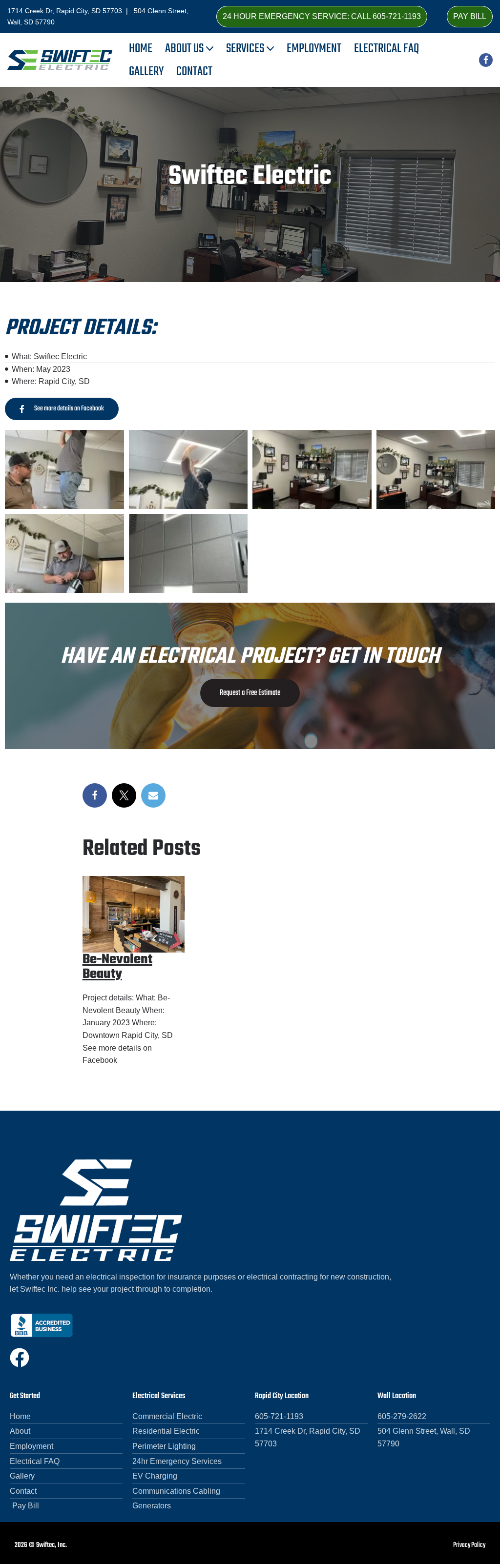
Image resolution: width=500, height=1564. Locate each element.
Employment (314, 49)
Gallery (146, 71)
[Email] (153, 795)
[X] (124, 795)
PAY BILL (469, 16)
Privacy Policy (469, 1545)
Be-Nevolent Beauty (117, 967)
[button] (209, 48)
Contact (194, 71)
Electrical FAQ (386, 49)
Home (140, 49)
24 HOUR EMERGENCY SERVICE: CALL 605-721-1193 (322, 16)
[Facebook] (486, 60)
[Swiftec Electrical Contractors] (59, 60)
